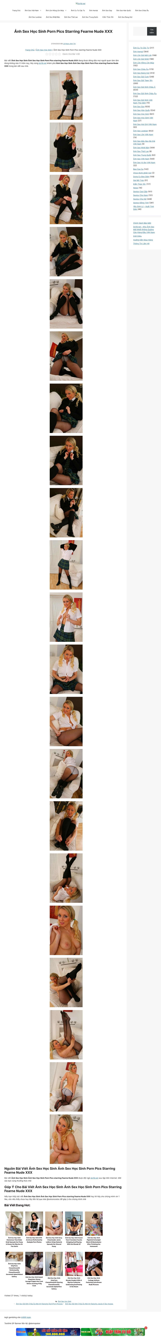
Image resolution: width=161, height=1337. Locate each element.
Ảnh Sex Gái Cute (141, 77)
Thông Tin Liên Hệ (141, 244)
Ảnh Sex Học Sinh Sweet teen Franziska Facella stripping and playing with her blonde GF (74, 1241)
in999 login (26, 1317)
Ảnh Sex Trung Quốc (90, 17)
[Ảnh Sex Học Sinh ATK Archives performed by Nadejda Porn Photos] (34, 1225)
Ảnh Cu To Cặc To (78, 10)
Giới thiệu (137, 236)
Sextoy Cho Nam (140, 195)
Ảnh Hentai (93, 10)
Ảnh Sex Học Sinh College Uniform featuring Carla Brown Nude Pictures (94, 1281)
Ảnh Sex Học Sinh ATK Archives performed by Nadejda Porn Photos (34, 1240)
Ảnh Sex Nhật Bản (53, 17)
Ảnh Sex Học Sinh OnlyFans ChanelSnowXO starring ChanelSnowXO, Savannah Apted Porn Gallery (54, 1283)
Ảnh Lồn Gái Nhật (141, 59)
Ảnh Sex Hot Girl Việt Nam (145, 124)
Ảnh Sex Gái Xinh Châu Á (144, 87)
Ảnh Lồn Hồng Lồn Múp (55, 10)
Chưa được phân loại (142, 173)
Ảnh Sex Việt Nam (32, 10)
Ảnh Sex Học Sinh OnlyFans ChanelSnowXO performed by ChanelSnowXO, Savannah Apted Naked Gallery (14, 1270)
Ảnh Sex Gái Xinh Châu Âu (145, 93)
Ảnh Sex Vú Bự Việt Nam (144, 162)
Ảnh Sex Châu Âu (142, 10)
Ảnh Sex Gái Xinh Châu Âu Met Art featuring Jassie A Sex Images (89, 1304)
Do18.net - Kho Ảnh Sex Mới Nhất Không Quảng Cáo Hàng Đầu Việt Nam (144, 230)
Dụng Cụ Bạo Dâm (141, 177)
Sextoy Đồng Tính (141, 203)
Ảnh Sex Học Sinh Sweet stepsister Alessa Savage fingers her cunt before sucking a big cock (34, 1281)
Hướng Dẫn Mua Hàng (143, 240)
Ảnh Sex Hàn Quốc (123, 10)
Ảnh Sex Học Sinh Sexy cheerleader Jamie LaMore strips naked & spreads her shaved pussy (54, 1242)
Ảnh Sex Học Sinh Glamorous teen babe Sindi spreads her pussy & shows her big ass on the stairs (14, 1242)
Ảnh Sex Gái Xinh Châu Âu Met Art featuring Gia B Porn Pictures (39, 1304)
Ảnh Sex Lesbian (35, 17)
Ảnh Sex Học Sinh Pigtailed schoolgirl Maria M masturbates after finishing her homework (93, 1242)
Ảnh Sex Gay (107, 10)
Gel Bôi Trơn (138, 180)
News (135, 188)
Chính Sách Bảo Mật (142, 223)
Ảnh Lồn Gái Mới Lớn (142, 55)
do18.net (42, 63)
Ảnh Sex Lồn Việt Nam (143, 135)
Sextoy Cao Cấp (140, 191)
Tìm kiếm (152, 31)
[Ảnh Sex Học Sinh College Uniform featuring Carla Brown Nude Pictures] (94, 1265)
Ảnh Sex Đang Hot (125, 17)
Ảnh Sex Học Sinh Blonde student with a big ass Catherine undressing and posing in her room (74, 1282)
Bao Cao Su (138, 169)
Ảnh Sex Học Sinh (44, 50)
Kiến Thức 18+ (108, 17)
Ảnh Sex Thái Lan (71, 17)
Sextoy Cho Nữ (139, 199)
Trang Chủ (16, 10)
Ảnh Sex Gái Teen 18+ (143, 80)
